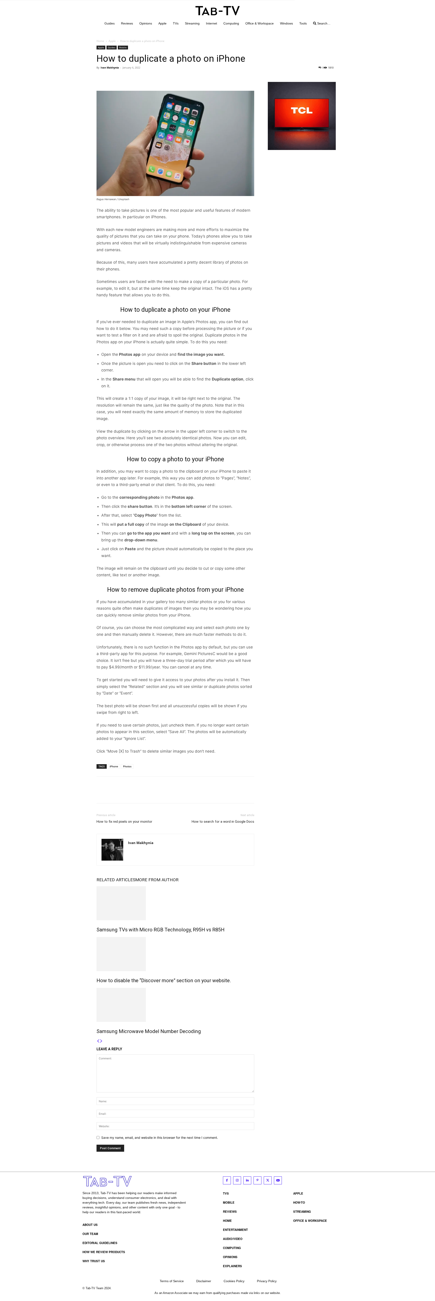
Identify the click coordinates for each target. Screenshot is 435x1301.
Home (100, 41)
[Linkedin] (247, 1180)
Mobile (123, 47)
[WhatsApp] (132, 77)
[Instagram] (237, 1180)
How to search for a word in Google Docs (223, 822)
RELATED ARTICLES (116, 879)
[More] (143, 77)
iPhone (114, 766)
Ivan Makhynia (110, 67)
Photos (127, 766)
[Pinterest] (121, 77)
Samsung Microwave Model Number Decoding (149, 1031)
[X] (111, 77)
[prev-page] (98, 1041)
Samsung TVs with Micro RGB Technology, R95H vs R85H (161, 930)
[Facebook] (101, 77)
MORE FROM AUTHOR (157, 879)
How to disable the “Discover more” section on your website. (164, 980)
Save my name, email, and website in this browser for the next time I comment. (159, 1137)
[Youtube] (278, 1180)
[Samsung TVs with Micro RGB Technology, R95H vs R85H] (175, 903)
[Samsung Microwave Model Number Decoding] (175, 1005)
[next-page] (101, 1041)
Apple (112, 41)
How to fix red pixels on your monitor (124, 822)
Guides (111, 47)
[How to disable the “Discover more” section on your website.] (175, 954)
